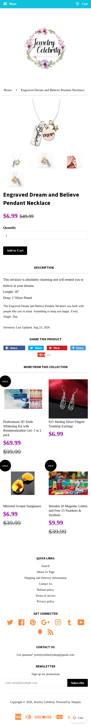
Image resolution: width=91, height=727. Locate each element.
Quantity (9, 227)
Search (45, 566)
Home (8, 90)
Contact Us (45, 583)
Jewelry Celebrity (44, 702)
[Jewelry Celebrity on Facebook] (21, 622)
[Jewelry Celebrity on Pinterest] (33, 622)
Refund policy (45, 589)
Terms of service (45, 595)
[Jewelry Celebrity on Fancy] (40, 631)
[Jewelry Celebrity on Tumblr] (69, 622)
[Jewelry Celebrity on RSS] (50, 631)
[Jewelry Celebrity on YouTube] (81, 622)
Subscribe (77, 683)
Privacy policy (45, 601)
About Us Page (46, 572)
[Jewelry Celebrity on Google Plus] (45, 622)
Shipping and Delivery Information (45, 578)
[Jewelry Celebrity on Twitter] (10, 622)
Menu (12, 4)
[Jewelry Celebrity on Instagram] (58, 622)
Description (44, 268)
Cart (84, 4)
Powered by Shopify (68, 702)
